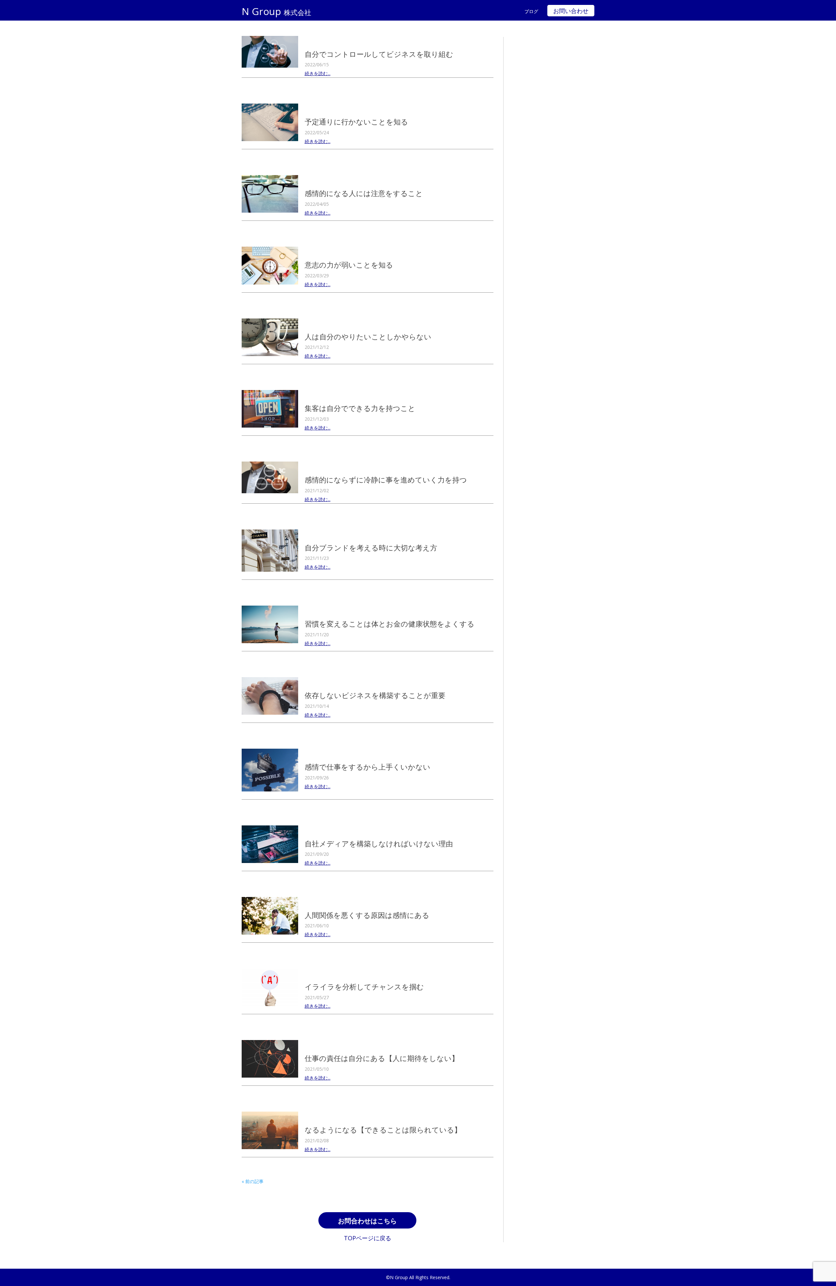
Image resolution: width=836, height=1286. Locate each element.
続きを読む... (317, 73)
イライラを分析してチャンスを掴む (364, 986)
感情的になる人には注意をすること (364, 193)
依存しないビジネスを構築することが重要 (375, 695)
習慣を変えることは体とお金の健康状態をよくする (389, 623)
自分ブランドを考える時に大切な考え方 (371, 547)
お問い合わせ (570, 11)
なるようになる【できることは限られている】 (383, 1129)
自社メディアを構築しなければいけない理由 (379, 843)
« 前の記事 (253, 1181)
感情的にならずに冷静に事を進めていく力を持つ (386, 479)
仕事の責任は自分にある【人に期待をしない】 (382, 1058)
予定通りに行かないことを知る (356, 121)
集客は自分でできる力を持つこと (360, 408)
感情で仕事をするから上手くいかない (367, 767)
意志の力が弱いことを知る (349, 264)
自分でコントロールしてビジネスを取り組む (379, 54)
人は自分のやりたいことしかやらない (368, 336)
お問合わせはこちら (367, 1221)
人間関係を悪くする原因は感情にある (367, 915)
